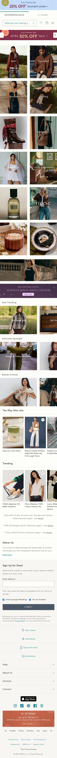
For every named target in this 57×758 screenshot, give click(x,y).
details (40, 518)
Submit (28, 607)
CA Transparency (39, 739)
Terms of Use (25, 739)
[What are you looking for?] (34, 23)
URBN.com (26, 744)
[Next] (54, 35)
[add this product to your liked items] (21, 420)
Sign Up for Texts (30, 648)
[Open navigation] (53, 23)
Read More (7, 555)
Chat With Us (30, 656)
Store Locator (30, 630)
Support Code (38, 744)
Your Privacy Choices (28, 749)
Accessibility (15, 744)
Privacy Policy (20, 621)
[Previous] (2, 35)
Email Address (9, 579)
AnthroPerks (30, 639)
